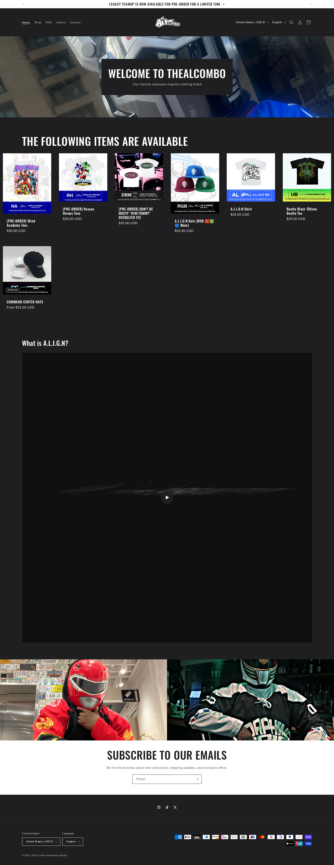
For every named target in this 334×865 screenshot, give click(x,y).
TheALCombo (38, 855)
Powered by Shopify (56, 855)
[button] (291, 22)
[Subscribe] (197, 779)
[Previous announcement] (23, 4)
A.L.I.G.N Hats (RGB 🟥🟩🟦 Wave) (194, 223)
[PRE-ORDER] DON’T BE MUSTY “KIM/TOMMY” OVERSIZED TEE (136, 213)
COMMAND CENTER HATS (25, 302)
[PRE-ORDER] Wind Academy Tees (21, 223)
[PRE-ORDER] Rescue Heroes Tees (78, 211)
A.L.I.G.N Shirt (241, 209)
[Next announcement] (310, 4)
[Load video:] (167, 497)
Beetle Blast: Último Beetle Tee (302, 211)
